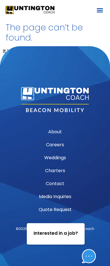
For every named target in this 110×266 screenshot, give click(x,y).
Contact (55, 183)
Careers (55, 144)
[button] (100, 10)
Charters (55, 170)
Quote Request (55, 209)
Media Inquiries (55, 196)
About (55, 131)
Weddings (55, 157)
